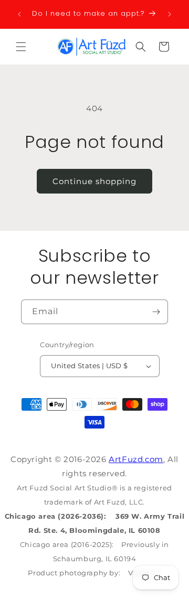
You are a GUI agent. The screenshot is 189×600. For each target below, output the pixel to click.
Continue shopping (94, 181)
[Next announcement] (169, 14)
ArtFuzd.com (136, 459)
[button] (21, 46)
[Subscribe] (155, 311)
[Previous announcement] (19, 14)
